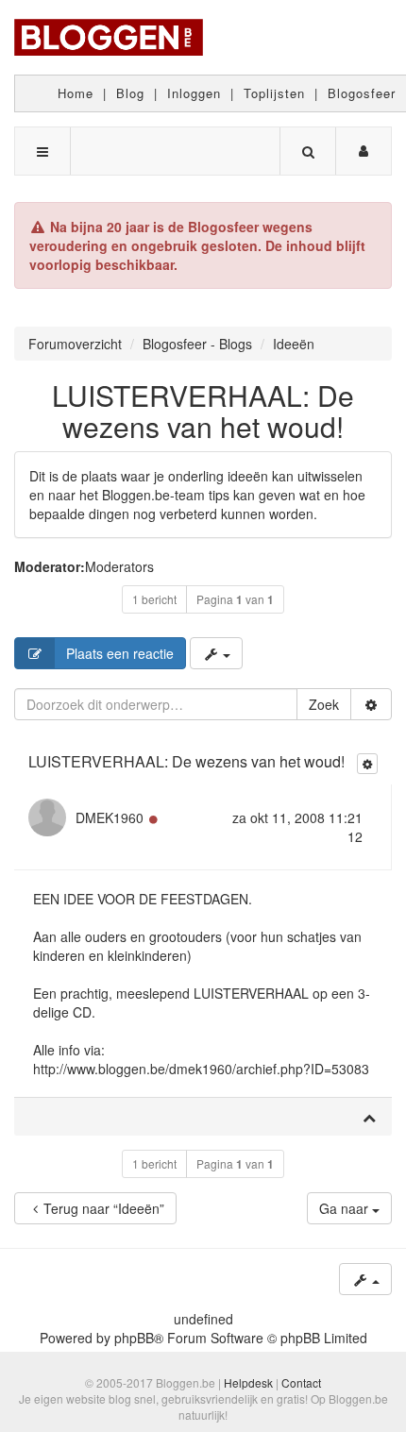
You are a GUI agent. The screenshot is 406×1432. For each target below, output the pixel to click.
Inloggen (194, 93)
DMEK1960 (110, 817)
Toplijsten (274, 93)
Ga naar (345, 1208)
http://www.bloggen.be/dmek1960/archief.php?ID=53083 (201, 1068)
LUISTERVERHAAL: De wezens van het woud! (203, 410)
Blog (130, 93)
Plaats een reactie (120, 653)
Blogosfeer (362, 93)
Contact (301, 1382)
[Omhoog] (369, 1116)
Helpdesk (248, 1382)
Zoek (324, 704)
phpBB (134, 1337)
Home (75, 93)
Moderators (119, 566)
